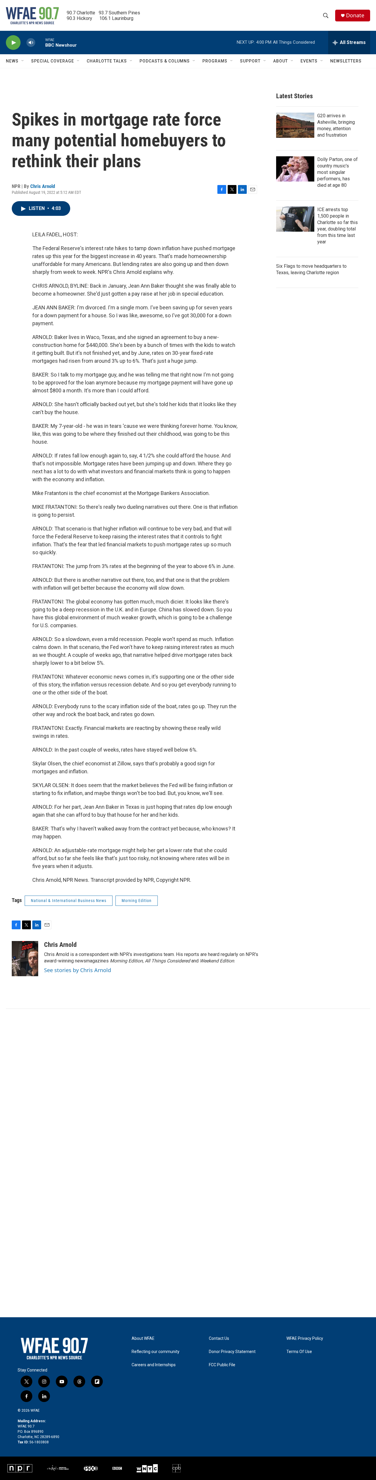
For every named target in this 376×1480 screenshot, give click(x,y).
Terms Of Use (299, 1352)
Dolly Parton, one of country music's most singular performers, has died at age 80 (337, 172)
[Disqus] (188, 1088)
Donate (355, 15)
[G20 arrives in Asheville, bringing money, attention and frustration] (295, 125)
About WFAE (143, 1338)
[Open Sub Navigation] (23, 61)
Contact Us (219, 1338)
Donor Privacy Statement (232, 1352)
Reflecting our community (155, 1352)
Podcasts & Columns (165, 61)
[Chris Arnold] (25, 958)
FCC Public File (222, 1365)
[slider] (40, 42)
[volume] (31, 42)
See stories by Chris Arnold (77, 970)
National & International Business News (68, 900)
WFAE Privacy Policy (304, 1338)
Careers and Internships (154, 1365)
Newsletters (346, 61)
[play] (13, 42)
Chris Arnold (42, 186)
